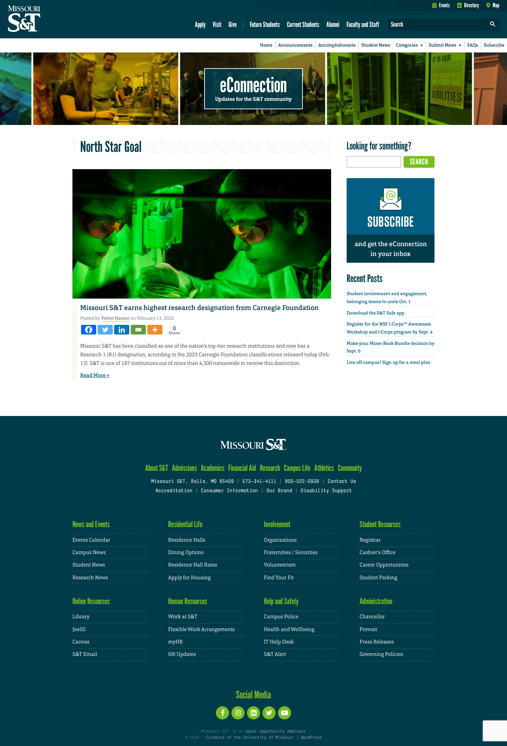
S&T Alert (275, 654)
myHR (175, 642)
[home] (46, 19)
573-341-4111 (259, 481)
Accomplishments (337, 45)
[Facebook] (88, 330)
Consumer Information (229, 491)
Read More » (95, 375)
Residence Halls (187, 540)
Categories (407, 45)
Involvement (277, 524)
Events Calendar (91, 540)
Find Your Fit (279, 577)
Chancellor (372, 616)
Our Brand (279, 491)
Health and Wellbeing (289, 629)
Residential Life (185, 524)
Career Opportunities (384, 565)
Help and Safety (281, 601)
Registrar (370, 540)
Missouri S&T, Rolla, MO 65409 (192, 481)
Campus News (89, 552)
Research (270, 468)
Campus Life (297, 468)
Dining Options (185, 552)
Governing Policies (381, 654)
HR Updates (182, 654)
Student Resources (380, 524)
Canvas (80, 642)
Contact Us (342, 481)
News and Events (91, 524)
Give (233, 24)
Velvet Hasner (115, 318)
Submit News (442, 45)
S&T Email (84, 654)
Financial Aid (242, 468)
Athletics (324, 468)
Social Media (253, 694)
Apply (200, 24)
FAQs (472, 45)
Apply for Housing (189, 577)
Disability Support (326, 491)
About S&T (156, 468)
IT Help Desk (279, 642)
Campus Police (281, 616)
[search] (493, 25)
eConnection (253, 84)
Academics (213, 468)
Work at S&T (183, 616)
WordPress (311, 738)
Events (444, 5)
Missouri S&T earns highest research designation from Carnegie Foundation (199, 307)
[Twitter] (105, 330)
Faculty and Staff (363, 24)
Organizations (280, 540)
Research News (90, 577)
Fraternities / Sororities (291, 552)
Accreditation (173, 491)
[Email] (138, 330)
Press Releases (377, 642)
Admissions (184, 468)
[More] (154, 330)
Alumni (332, 24)
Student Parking (378, 577)
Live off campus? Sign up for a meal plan (388, 363)
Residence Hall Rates (192, 565)
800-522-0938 (302, 481)
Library (81, 616)
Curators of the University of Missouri (250, 738)
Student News (375, 45)
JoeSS (79, 629)
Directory (471, 5)
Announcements (295, 45)
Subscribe (494, 45)
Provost (368, 629)
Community (350, 468)
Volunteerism (280, 565)
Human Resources (187, 601)
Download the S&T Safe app (376, 313)
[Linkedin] (121, 330)
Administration (376, 601)
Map (496, 5)
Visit (217, 24)
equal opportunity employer (275, 731)
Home (266, 45)
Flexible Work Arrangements (201, 629)
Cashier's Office (378, 552)
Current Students (303, 24)
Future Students (265, 24)
